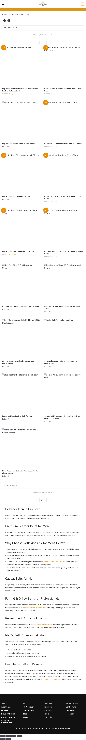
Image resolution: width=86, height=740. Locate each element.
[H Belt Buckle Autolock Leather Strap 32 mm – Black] (63, 65)
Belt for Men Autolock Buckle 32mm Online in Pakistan (62, 197)
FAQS (25, 717)
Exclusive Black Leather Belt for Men (17, 416)
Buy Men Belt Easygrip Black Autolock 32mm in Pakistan (63, 252)
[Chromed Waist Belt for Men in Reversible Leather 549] (63, 338)
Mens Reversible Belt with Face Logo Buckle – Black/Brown (21, 472)
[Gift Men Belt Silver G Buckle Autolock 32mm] (21, 283)
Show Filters (12, 28)
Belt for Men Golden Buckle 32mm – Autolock (63, 143)
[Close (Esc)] (19, 736)
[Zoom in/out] (2, 736)
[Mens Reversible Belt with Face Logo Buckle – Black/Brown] (21, 447)
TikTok (47, 714)
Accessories (19, 14)
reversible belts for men (41, 624)
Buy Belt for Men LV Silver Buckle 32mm (18, 143)
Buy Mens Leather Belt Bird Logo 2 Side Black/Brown (18, 362)
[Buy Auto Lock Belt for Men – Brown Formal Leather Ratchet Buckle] (21, 65)
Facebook (48, 707)
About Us (5, 707)
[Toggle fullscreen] (8, 736)
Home (4, 14)
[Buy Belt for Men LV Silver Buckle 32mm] (21, 120)
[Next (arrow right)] (8, 739)
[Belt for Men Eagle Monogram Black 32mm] (21, 228)
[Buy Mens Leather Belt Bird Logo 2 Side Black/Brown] (21, 338)
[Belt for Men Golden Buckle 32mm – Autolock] (63, 120)
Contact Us (28, 710)
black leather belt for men (55, 562)
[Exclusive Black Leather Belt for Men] (21, 392)
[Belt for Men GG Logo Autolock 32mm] (21, 173)
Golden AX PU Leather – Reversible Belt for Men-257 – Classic (62, 417)
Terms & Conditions (6, 722)
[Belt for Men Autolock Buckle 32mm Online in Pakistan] (63, 173)
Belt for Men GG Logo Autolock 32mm (17, 196)
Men (11, 14)
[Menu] (3, 4)
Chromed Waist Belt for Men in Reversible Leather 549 (61, 362)
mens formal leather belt (35, 608)
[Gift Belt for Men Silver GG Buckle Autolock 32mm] (63, 283)
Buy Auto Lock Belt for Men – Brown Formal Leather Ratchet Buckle (20, 90)
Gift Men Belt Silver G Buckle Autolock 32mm (20, 306)
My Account (28, 707)
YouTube (48, 717)
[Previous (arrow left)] (2, 739)
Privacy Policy (8, 714)
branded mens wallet (52, 679)
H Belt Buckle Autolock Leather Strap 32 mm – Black (63, 90)
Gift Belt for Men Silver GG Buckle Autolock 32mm (62, 307)
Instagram (48, 710)
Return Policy (8, 717)
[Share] (13, 736)
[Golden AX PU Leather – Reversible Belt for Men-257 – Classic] (63, 392)
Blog (25, 714)
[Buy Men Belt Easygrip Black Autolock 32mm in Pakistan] (63, 228)
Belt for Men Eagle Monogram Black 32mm (19, 251)
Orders (4, 710)
